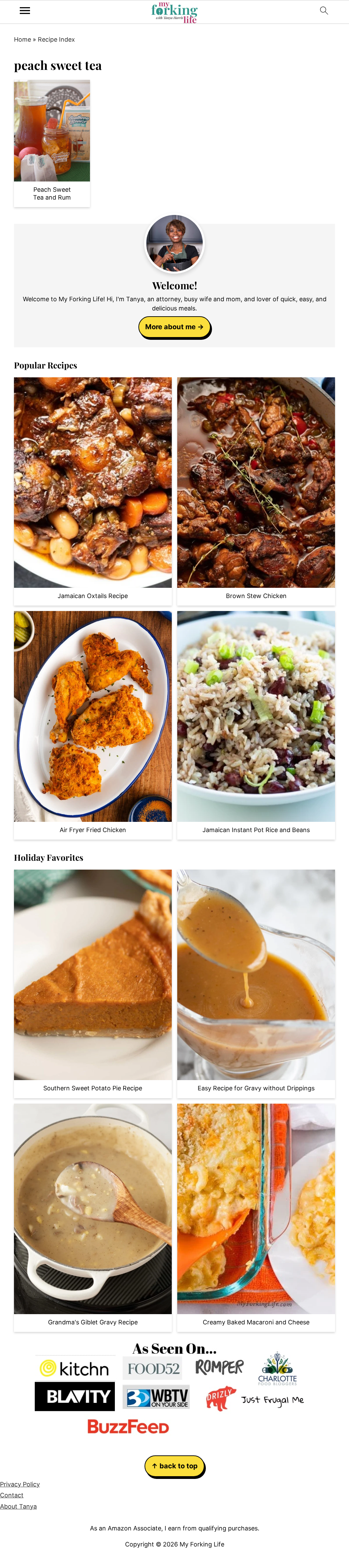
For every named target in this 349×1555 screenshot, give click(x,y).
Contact (12, 1495)
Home (22, 39)
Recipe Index (56, 39)
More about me (170, 326)
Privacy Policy (20, 1484)
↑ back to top (174, 1466)
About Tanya (18, 1506)
